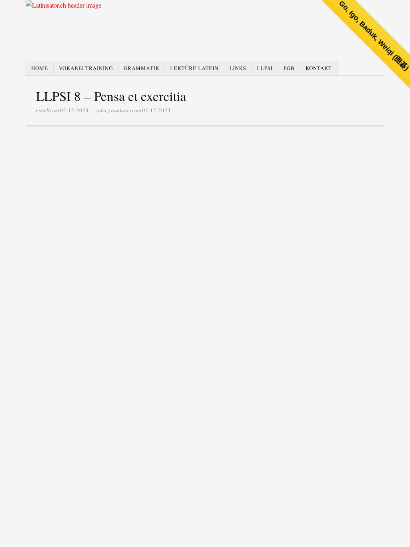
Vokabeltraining (86, 68)
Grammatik (141, 68)
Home (39, 68)
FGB (289, 68)
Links (237, 68)
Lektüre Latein (194, 68)
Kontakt (318, 68)
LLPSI (265, 68)
